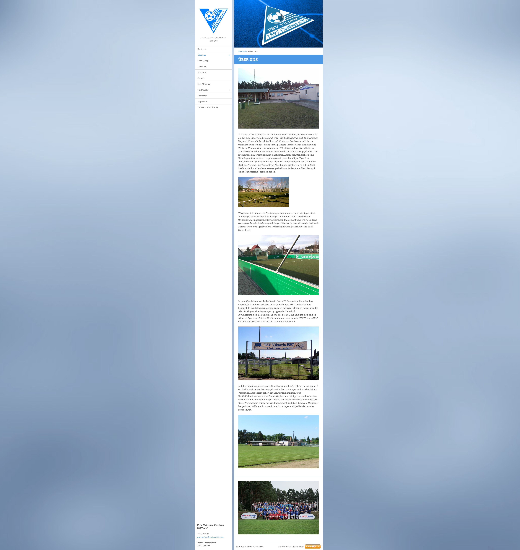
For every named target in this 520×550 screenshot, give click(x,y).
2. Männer (202, 72)
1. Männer (202, 66)
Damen (201, 78)
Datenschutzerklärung (208, 107)
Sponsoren (202, 95)
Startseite (202, 49)
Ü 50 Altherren (204, 84)
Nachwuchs (203, 89)
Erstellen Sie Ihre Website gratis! (291, 547)
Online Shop (203, 60)
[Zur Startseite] (213, 18)
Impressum (203, 101)
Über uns (202, 55)
